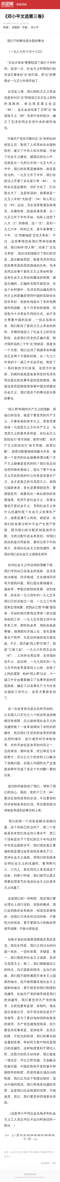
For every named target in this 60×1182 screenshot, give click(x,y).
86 (39, 1135)
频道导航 (21, 4)
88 (46, 1135)
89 (49, 1135)
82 (25, 1135)
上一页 (15, 1135)
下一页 (27, 1139)
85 (35, 1135)
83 (28, 1135)
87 (42, 1135)
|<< (7, 1135)
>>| (34, 1139)
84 (32, 1135)
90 (53, 1135)
